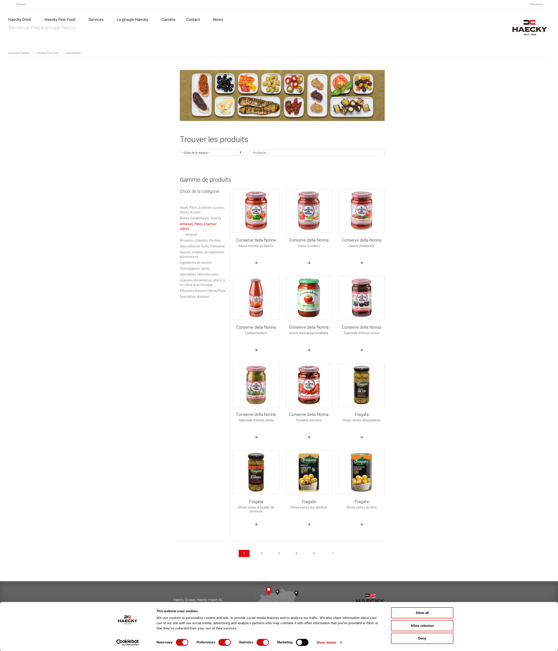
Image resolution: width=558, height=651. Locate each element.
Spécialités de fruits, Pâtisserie (202, 246)
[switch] (224, 642)
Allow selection (422, 625)
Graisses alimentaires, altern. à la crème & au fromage (202, 282)
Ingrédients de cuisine (196, 263)
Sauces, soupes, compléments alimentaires (202, 254)
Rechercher (536, 4)
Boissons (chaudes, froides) (200, 240)
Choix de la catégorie (199, 191)
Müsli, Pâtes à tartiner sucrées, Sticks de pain (202, 210)
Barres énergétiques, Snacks (200, 218)
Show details (326, 642)
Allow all (422, 613)
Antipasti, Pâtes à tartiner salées (198, 226)
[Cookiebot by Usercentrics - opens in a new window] (128, 642)
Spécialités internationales (199, 274)
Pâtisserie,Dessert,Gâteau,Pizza (203, 291)
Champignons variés (194, 268)
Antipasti (191, 234)
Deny (422, 638)
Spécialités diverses (194, 297)
